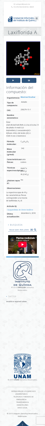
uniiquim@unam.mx (23, 4)
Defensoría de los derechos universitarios (23, 392)
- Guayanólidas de (19, 210)
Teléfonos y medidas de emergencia (24, 398)
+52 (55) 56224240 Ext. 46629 (23, 7)
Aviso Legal (23, 408)
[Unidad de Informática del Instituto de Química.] (22, 19)
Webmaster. (22, 416)
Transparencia (22, 402)
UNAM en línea (22, 405)
